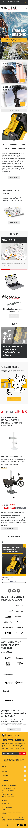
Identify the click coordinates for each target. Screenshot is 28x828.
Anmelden (22, 753)
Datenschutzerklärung (14, 756)
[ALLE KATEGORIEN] (14, 108)
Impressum (4, 825)
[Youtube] (18, 590)
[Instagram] (9, 590)
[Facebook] (14, 590)
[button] (26, 8)
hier (4, 820)
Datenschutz (11, 825)
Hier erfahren (10, 723)
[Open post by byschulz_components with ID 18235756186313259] (14, 560)
